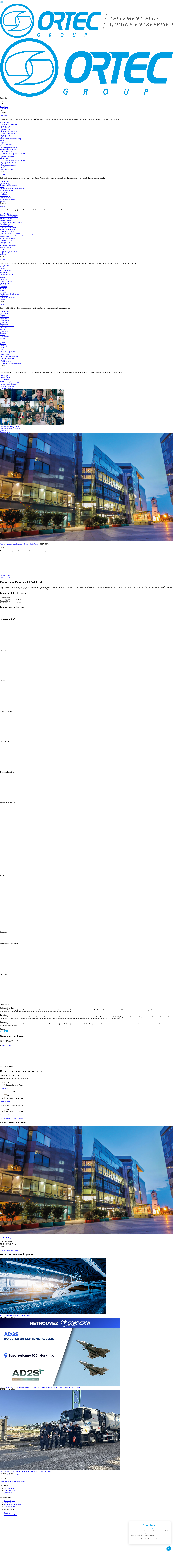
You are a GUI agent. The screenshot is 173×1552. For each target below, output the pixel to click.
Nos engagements (9, 1490)
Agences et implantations (14, 544)
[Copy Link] (9, 1031)
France (26, 544)
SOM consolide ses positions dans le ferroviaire (15, 1315)
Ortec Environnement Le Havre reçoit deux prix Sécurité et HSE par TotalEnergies (26, 1471)
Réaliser (2, 174)
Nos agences (8, 1492)
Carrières (3, 369)
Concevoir (3, 116)
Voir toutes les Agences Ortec (9, 1250)
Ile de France (34, 544)
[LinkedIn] (1, 1031)
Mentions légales (9, 1501)
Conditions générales (10, 1506)
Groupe (2, 304)
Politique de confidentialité (12, 1504)
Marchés (2, 260)
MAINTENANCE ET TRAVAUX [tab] (11, 599)
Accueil (2, 544)
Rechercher (4, 98)
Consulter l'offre (5, 1088)
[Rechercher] (27, 98)
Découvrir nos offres (10, 1515)
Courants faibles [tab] (5, 597)
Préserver (3, 206)
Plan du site (7, 1502)
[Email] (7, 1031)
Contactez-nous (9, 1494)
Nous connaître (9, 1488)
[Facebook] (3, 1031)
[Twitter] (5, 1031)
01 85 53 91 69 (7, 1045)
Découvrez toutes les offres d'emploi (11, 1118)
